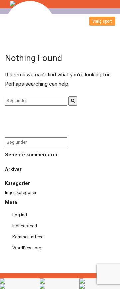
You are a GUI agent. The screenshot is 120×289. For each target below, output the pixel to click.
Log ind (19, 214)
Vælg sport (102, 21)
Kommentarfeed (28, 236)
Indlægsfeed (24, 225)
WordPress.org (26, 247)
